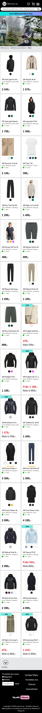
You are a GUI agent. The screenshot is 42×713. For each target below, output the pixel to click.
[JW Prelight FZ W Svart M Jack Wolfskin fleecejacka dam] (10, 360)
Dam (29, 48)
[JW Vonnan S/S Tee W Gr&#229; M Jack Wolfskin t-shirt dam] (10, 230)
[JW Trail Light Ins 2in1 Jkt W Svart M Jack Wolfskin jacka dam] (10, 63)
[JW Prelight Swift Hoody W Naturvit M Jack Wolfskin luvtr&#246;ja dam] (31, 314)
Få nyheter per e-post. (10, 674)
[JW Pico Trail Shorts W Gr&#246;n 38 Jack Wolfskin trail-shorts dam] (10, 314)
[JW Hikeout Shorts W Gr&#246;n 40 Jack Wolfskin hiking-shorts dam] (31, 230)
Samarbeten (32, 689)
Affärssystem (6, 708)
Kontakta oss (31, 680)
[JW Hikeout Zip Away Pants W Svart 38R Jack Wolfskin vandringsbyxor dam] (10, 272)
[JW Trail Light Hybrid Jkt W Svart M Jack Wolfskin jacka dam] (10, 105)
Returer (32, 684)
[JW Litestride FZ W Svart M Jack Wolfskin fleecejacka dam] (31, 105)
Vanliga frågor (31, 675)
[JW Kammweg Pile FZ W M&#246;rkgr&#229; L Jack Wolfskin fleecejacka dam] (31, 623)
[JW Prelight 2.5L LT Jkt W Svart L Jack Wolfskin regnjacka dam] (31, 360)
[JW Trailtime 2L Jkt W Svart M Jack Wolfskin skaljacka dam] (31, 406)
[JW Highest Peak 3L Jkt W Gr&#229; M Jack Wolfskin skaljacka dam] (10, 535)
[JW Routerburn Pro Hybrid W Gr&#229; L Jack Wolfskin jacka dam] (10, 406)
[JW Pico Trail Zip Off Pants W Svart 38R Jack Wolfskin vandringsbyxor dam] (10, 188)
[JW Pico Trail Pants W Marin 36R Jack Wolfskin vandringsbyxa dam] (31, 452)
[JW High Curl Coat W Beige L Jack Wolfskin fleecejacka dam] (31, 188)
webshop (17, 708)
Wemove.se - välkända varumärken (13, 48)
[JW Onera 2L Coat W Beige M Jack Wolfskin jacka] (10, 146)
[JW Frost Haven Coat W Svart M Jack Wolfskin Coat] (31, 493)
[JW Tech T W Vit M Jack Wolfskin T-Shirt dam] (31, 146)
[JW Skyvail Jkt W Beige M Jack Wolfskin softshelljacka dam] (31, 63)
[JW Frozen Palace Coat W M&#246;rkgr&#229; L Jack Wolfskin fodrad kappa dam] (10, 452)
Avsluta (7, 680)
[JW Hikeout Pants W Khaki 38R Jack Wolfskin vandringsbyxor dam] (31, 272)
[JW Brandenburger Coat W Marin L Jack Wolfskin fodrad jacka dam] (31, 581)
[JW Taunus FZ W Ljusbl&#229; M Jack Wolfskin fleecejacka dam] (31, 535)
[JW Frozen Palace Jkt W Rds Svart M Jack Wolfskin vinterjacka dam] (10, 493)
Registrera (8, 677)
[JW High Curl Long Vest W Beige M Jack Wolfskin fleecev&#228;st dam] (10, 623)
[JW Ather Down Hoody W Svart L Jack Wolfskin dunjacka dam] (10, 581)
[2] (4, 661)
